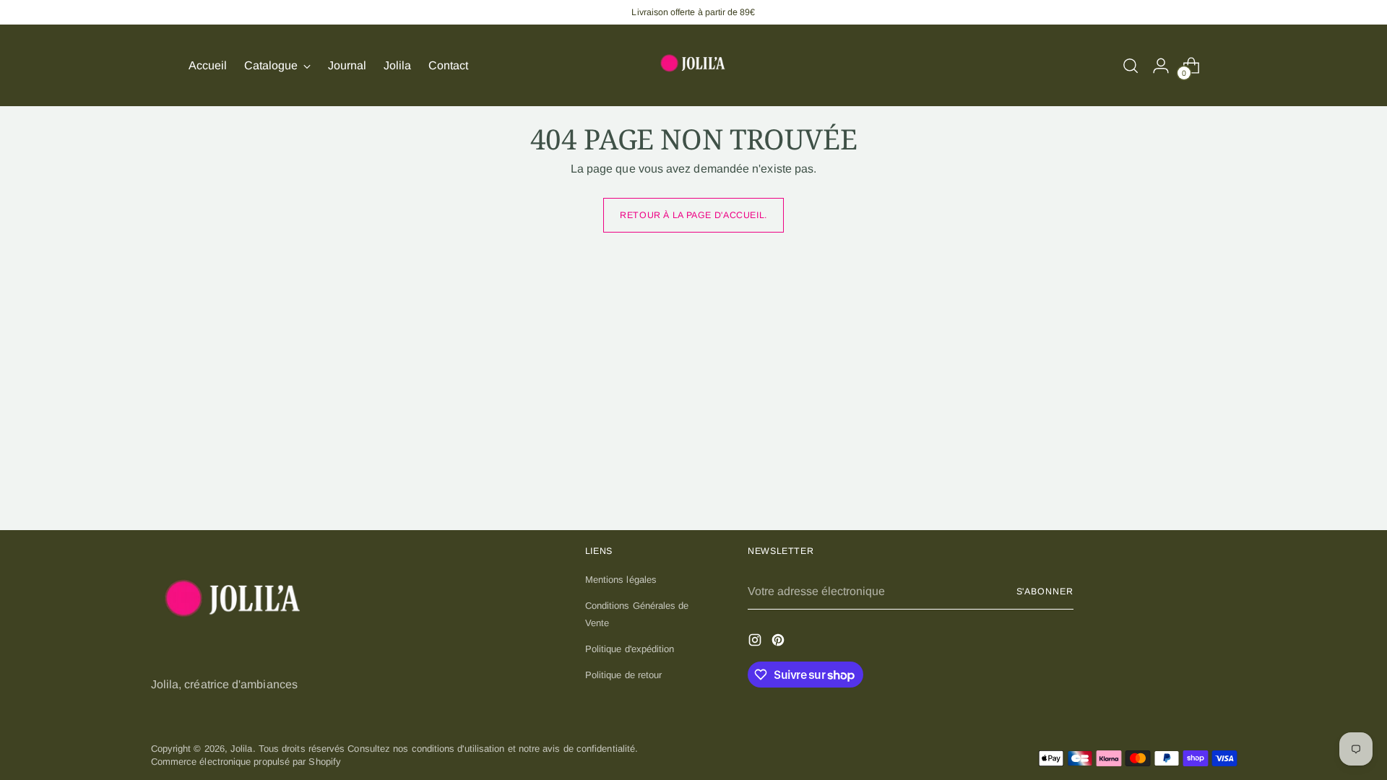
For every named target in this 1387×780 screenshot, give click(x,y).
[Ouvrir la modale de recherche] (1130, 65)
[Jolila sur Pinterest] (779, 642)
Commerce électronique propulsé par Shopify (246, 761)
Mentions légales (621, 579)
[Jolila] (693, 65)
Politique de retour (623, 675)
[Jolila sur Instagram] (756, 642)
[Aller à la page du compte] (1160, 65)
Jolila (241, 748)
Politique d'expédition (630, 649)
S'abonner (1044, 591)
